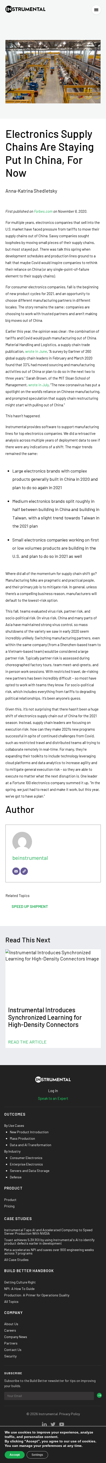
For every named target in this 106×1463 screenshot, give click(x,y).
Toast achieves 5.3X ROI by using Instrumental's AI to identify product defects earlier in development (49, 1241)
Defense (15, 1177)
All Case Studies (16, 1259)
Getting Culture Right (20, 1282)
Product (10, 1199)
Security (10, 1356)
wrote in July (38, 385)
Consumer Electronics (26, 1158)
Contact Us (12, 1349)
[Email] (16, 871)
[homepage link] (25, 10)
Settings (37, 1455)
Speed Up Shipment (30, 906)
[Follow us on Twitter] (44, 1424)
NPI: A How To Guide (19, 1288)
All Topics (11, 1301)
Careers (10, 1330)
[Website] (24, 871)
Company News (15, 1337)
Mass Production (22, 1138)
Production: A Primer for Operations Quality (36, 1295)
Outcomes (14, 1114)
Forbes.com (43, 211)
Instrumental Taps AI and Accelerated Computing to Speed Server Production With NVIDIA (48, 1231)
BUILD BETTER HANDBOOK (28, 1271)
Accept (15, 1455)
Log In (53, 1090)
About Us (11, 1324)
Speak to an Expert (53, 1098)
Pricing (9, 1206)
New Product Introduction (29, 1132)
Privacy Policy (69, 1414)
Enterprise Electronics (26, 1164)
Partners (11, 1343)
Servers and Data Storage (29, 1170)
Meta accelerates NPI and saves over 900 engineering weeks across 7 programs (49, 1251)
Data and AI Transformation (30, 1145)
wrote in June (36, 351)
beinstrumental (30, 857)
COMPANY (13, 1313)
